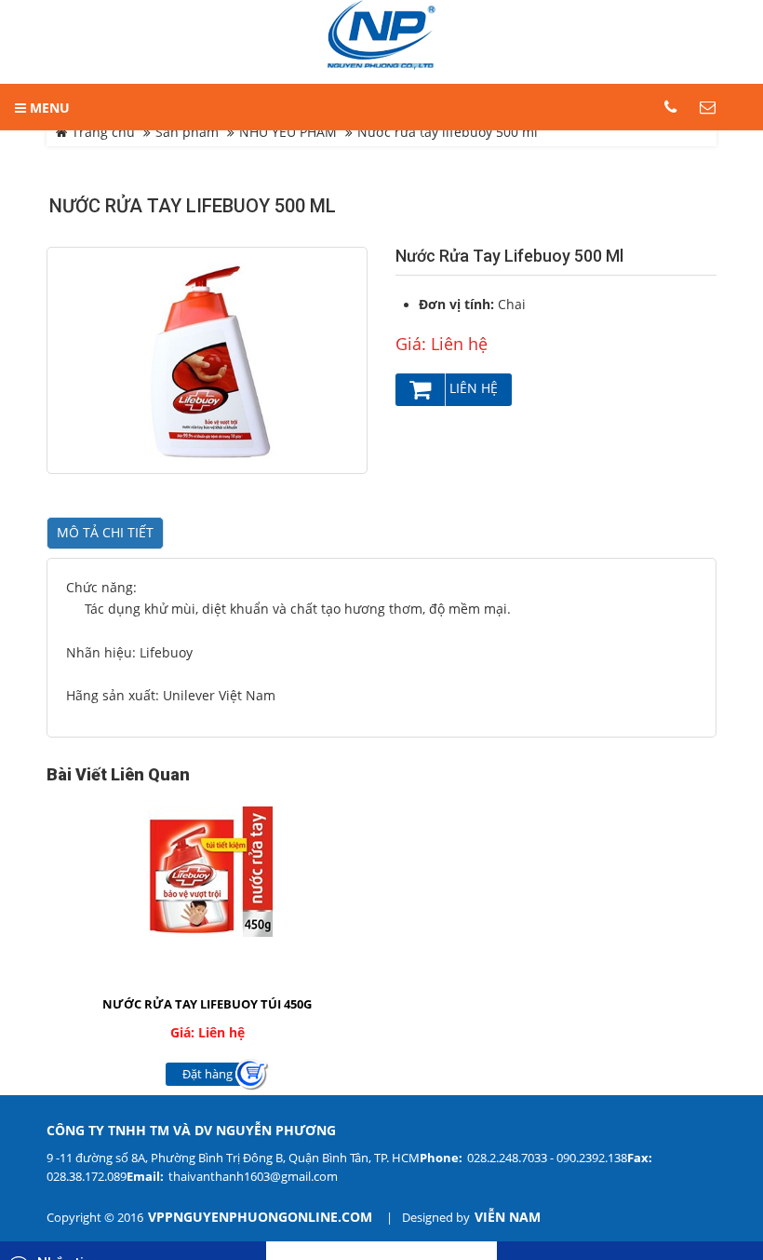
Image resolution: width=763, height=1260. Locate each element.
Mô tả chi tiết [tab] (105, 532)
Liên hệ (472, 388)
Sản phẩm (187, 132)
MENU (48, 107)
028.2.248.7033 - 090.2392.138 (547, 1157)
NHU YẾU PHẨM (288, 132)
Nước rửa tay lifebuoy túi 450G (207, 1004)
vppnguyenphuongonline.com (260, 1217)
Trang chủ (101, 132)
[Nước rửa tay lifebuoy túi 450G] (207, 871)
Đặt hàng (207, 1073)
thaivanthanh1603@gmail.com (253, 1176)
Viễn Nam (508, 1217)
